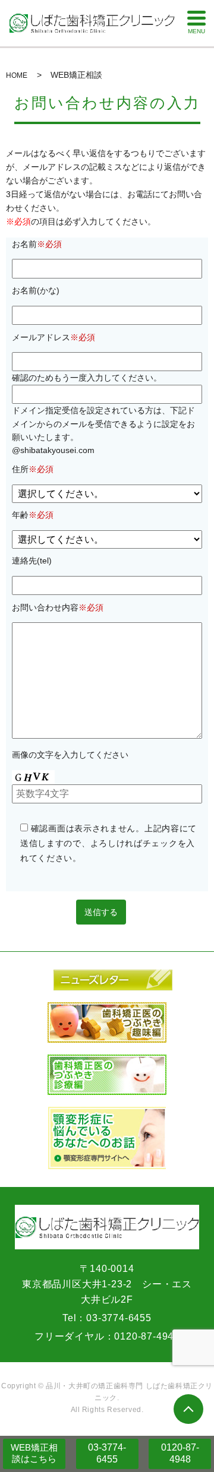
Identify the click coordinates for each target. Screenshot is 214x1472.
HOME (16, 75)
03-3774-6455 (107, 1453)
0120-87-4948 (180, 1453)
